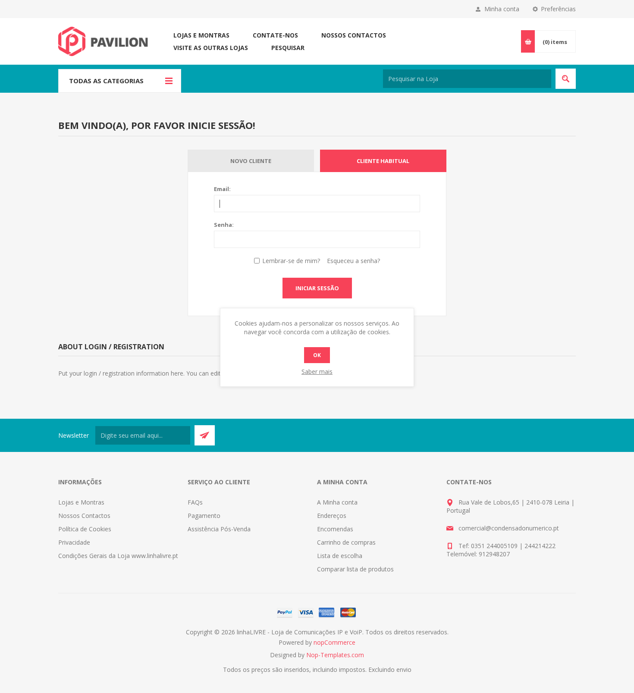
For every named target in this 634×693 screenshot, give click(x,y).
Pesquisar (287, 48)
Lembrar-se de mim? (291, 261)
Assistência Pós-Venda (219, 529)
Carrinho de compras (346, 542)
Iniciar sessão (317, 288)
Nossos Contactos (353, 35)
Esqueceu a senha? (353, 261)
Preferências (558, 9)
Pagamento (204, 515)
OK (317, 355)
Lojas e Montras (201, 35)
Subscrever (205, 435)
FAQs (195, 502)
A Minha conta (337, 502)
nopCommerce (334, 642)
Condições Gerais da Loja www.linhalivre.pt (118, 556)
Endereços (331, 515)
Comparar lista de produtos (355, 569)
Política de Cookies (84, 529)
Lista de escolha (339, 556)
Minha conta (501, 9)
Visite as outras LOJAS (210, 48)
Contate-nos (275, 35)
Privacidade (74, 542)
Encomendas (335, 529)
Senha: (224, 225)
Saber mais (317, 371)
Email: (222, 189)
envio (403, 669)
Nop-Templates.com (335, 655)
